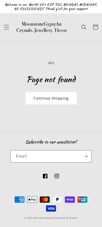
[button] (6, 27)
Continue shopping (51, 98)
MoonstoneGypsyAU (44, 217)
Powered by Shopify (66, 217)
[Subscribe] (85, 156)
